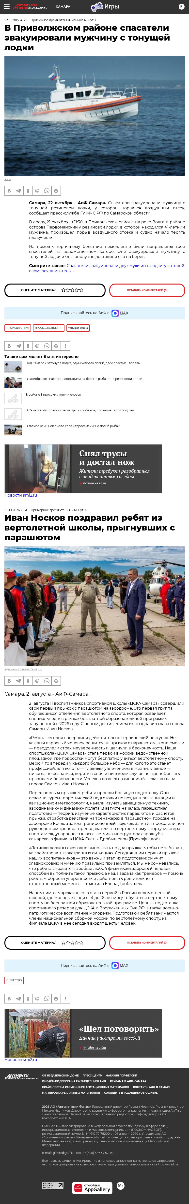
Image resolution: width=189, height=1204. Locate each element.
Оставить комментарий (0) (147, 290)
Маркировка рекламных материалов (71, 1092)
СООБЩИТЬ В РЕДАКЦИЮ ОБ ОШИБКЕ (131, 1092)
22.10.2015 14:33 (15, 20)
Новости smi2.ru (20, 495)
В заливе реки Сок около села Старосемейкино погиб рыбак (73, 426)
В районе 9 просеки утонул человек (53, 394)
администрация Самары (23, 669)
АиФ (7, 179)
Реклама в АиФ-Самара (128, 1081)
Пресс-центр (92, 1075)
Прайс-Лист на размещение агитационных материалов (85, 1087)
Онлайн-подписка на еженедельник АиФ (74, 1081)
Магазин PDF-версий (121, 1075)
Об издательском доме (60, 1075)
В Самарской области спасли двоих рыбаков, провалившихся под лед (80, 410)
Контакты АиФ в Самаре (151, 1087)
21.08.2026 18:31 (15, 510)
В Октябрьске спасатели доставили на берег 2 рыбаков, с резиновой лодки (84, 379)
